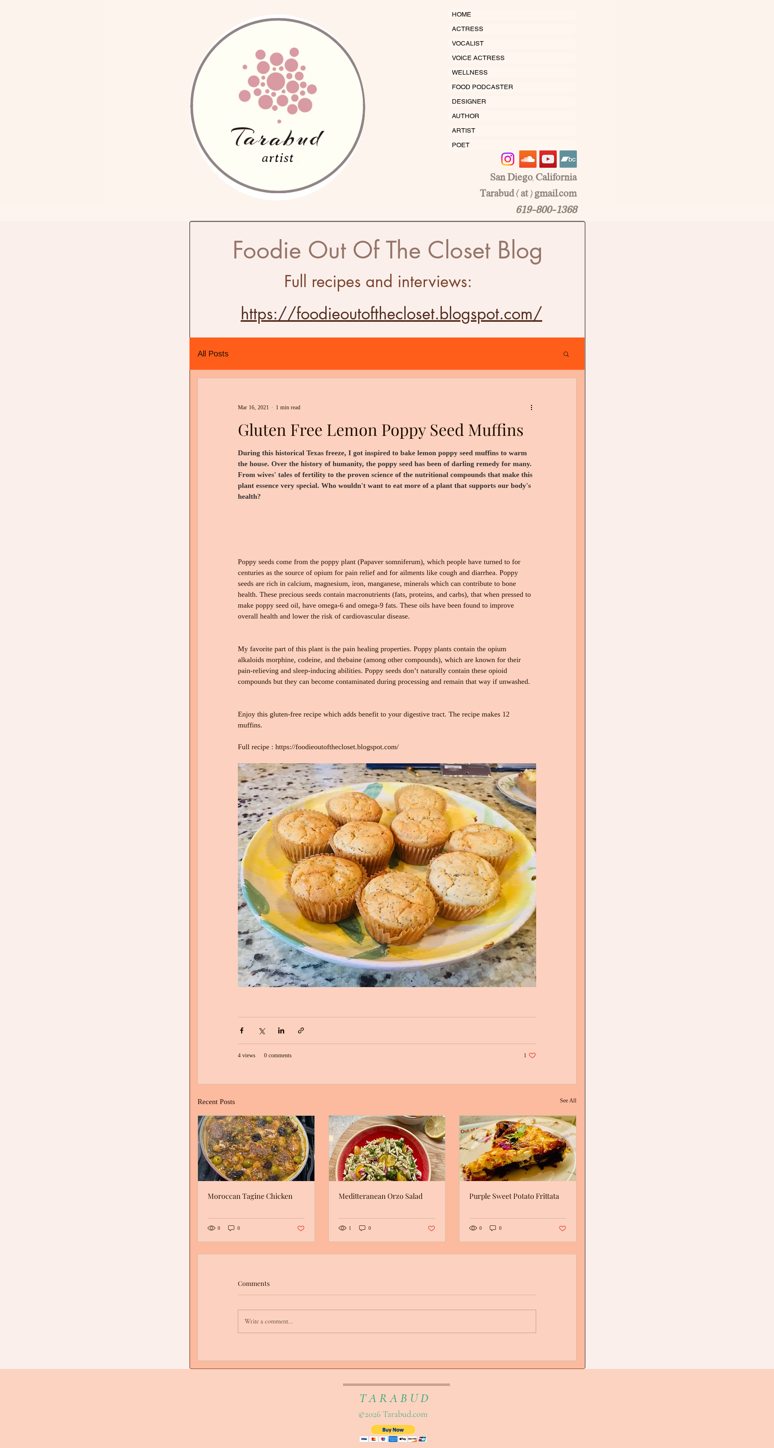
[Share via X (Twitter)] (261, 1030)
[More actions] (531, 407)
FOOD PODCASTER (482, 87)
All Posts (213, 353)
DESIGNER (469, 101)
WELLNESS (470, 72)
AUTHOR (465, 116)
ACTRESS (467, 29)
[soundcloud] (528, 159)
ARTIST (463, 130)
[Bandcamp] (568, 159)
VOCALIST (468, 43)
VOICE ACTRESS (478, 58)
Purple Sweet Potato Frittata (514, 1196)
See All (568, 1101)
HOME (461, 14)
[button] (566, 353)
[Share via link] (301, 1030)
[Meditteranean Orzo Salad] (387, 1148)
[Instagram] (507, 159)
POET (461, 145)
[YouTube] (548, 159)
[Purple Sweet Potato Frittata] (518, 1148)
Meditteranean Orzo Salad (380, 1196)
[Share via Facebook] (242, 1030)
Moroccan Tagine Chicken (250, 1196)
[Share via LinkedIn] (281, 1030)
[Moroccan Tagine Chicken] (256, 1148)
